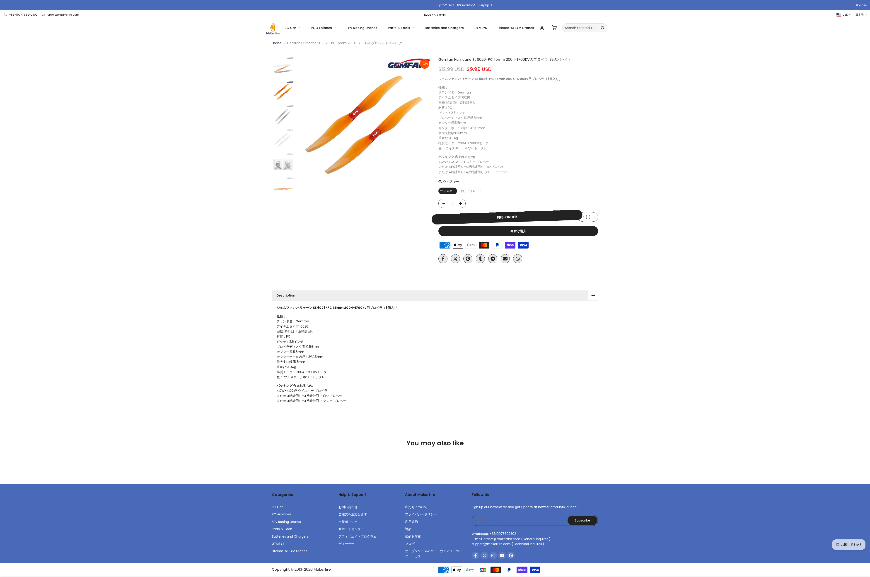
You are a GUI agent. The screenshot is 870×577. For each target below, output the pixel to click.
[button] (582, 217)
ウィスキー (448, 191)
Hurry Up (454, 5)
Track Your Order (435, 15)
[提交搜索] (603, 28)
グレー (474, 191)
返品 (408, 529)
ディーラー (346, 543)
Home (276, 43)
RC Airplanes (321, 28)
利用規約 (411, 521)
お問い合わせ (348, 507)
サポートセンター (351, 529)
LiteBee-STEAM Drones (516, 28)
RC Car (290, 28)
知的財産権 (413, 536)
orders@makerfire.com (63, 15)
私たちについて (416, 507)
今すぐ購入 (518, 231)
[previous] (304, 124)
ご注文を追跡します (352, 514)
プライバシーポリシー (421, 514)
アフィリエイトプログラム (357, 536)
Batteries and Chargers (444, 28)
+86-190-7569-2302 (23, 15)
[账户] (542, 28)
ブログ (410, 543)
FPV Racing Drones (362, 28)
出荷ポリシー (348, 521)
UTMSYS (480, 28)
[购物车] (554, 28)
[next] (422, 124)
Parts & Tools (399, 28)
